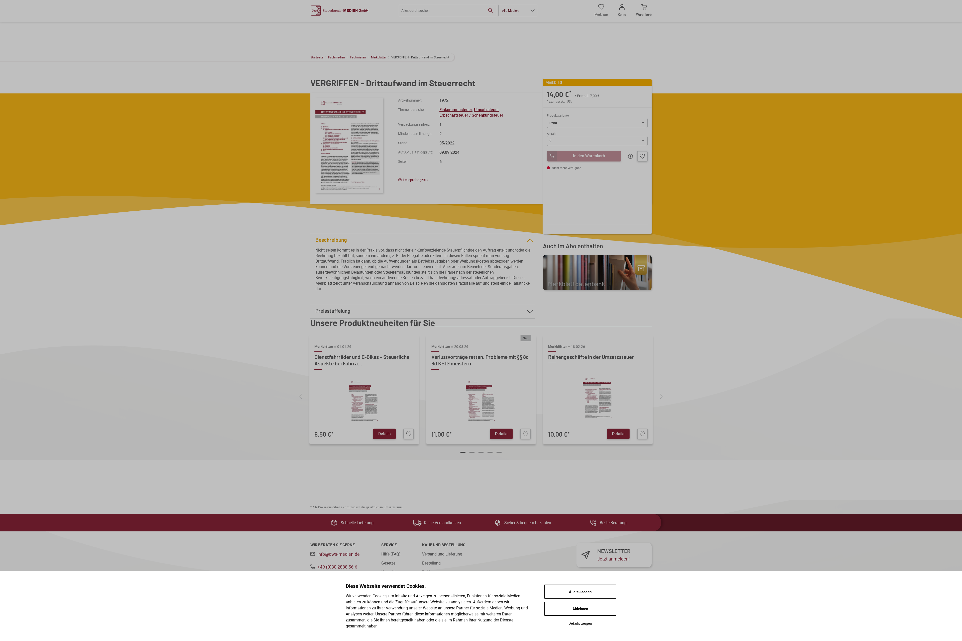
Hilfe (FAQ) (391, 554)
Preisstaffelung (332, 311)
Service (389, 545)
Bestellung (431, 563)
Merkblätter (378, 57)
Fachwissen (358, 57)
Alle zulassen (580, 591)
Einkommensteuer (455, 109)
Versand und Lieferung (442, 554)
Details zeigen (580, 623)
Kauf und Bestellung (443, 545)
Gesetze (388, 563)
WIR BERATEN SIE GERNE (332, 545)
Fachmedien (336, 57)
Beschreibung (331, 240)
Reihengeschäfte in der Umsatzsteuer (591, 357)
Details (384, 433)
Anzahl (551, 133)
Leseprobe (415, 179)
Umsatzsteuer (486, 109)
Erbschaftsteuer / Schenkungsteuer (471, 115)
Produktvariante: (558, 115)
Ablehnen (580, 608)
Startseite (316, 57)
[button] (517, 10)
